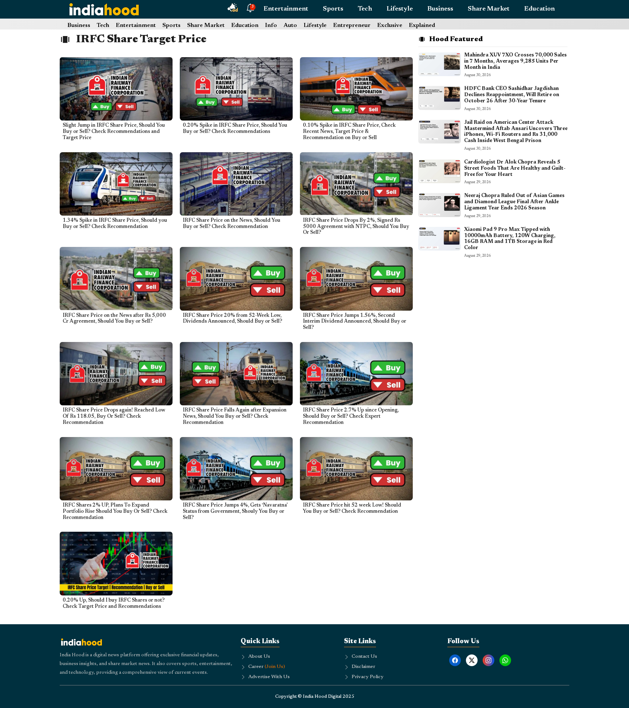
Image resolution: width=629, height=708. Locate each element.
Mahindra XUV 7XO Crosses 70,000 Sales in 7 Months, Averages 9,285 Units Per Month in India (515, 61)
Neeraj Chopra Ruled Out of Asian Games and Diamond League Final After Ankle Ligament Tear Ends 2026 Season (514, 202)
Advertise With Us (269, 677)
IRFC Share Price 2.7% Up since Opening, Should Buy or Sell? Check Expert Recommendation (351, 416)
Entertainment (286, 9)
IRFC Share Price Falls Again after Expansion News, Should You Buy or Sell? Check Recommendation (234, 416)
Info (271, 25)
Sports (333, 9)
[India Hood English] (104, 9)
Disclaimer (363, 666)
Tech (365, 9)
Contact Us (364, 656)
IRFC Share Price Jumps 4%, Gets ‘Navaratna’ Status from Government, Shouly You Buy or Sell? (235, 511)
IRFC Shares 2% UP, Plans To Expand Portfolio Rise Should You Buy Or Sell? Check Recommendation (115, 511)
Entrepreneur (352, 25)
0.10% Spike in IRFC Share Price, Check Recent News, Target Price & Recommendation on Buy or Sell (349, 132)
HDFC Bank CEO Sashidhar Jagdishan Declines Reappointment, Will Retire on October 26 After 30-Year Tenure (511, 95)
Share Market (489, 9)
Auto (290, 25)
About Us (259, 656)
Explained (422, 25)
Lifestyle (400, 9)
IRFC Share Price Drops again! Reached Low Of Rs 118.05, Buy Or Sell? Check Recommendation (114, 416)
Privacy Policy (368, 677)
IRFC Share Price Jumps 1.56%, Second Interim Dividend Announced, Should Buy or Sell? (354, 322)
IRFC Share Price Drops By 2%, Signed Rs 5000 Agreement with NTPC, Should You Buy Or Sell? (356, 227)
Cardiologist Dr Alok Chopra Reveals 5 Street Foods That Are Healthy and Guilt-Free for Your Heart (515, 168)
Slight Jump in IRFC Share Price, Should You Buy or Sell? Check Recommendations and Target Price (114, 132)
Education (539, 9)
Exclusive (389, 25)
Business (440, 9)
